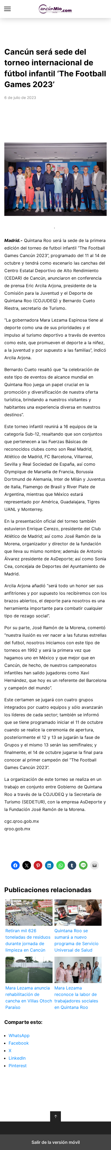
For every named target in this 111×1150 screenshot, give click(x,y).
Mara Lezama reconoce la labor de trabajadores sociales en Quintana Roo (76, 997)
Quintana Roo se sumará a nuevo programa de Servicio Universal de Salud (76, 940)
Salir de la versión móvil (56, 1142)
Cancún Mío (56, 9)
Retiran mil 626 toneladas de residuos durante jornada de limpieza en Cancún (27, 940)
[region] (55, 31)
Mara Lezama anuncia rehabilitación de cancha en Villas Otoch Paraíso (28, 997)
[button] (106, 179)
